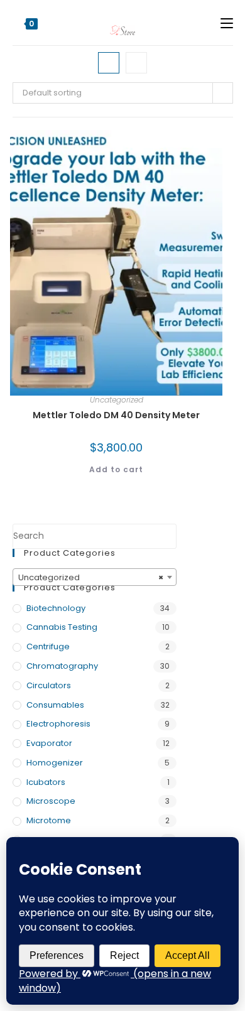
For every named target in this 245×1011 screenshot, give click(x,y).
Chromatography (62, 666)
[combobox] (95, 577)
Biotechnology (55, 608)
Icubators (45, 782)
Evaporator (49, 743)
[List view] (136, 62)
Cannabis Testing (61, 627)
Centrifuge (48, 646)
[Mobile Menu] (226, 22)
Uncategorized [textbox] (90, 577)
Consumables (55, 705)
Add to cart (116, 469)
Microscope (50, 801)
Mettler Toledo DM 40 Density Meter (116, 415)
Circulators (48, 685)
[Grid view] (108, 62)
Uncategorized (116, 399)
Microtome (48, 820)
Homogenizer (54, 763)
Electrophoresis (58, 724)
